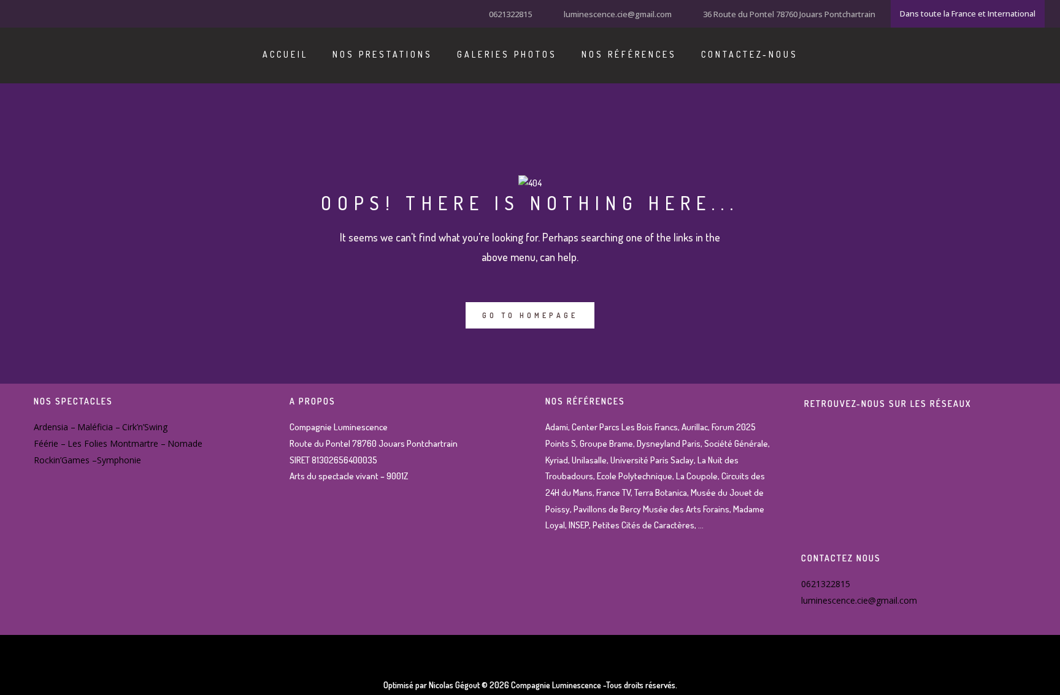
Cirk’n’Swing (144, 427)
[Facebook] (21, 12)
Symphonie (119, 460)
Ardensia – (54, 427)
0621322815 (510, 14)
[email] (83, 12)
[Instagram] (37, 12)
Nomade (184, 443)
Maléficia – (98, 427)
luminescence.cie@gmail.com (618, 14)
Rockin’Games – (65, 460)
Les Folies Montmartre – (116, 443)
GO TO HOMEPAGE (530, 315)
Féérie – (50, 443)
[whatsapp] (67, 12)
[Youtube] (52, 12)
